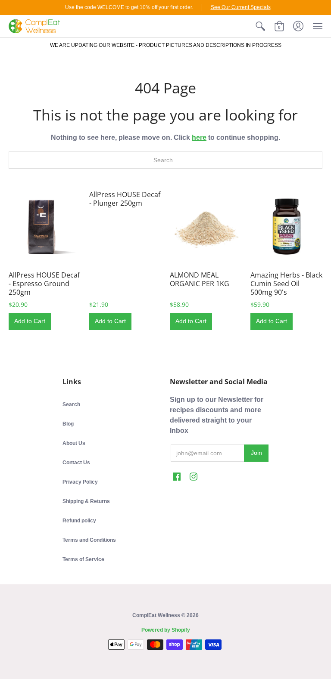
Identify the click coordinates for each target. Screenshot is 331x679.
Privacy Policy (80, 482)
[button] (260, 26)
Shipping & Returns (86, 501)
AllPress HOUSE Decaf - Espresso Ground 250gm (44, 283)
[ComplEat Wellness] (34, 26)
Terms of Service (83, 559)
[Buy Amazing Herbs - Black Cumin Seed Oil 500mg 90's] (286, 226)
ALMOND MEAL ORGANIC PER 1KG (199, 279)
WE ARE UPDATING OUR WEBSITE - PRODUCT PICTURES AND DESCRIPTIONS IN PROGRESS (165, 45)
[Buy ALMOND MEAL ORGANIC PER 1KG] (206, 226)
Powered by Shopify (165, 630)
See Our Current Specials (241, 7)
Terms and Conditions (89, 540)
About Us (73, 443)
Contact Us (76, 463)
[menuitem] (260, 26)
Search (71, 404)
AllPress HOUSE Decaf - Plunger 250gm (124, 199)
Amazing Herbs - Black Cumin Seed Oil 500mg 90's (286, 283)
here (199, 137)
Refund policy (79, 521)
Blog (68, 424)
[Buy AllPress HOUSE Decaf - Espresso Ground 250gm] (45, 226)
